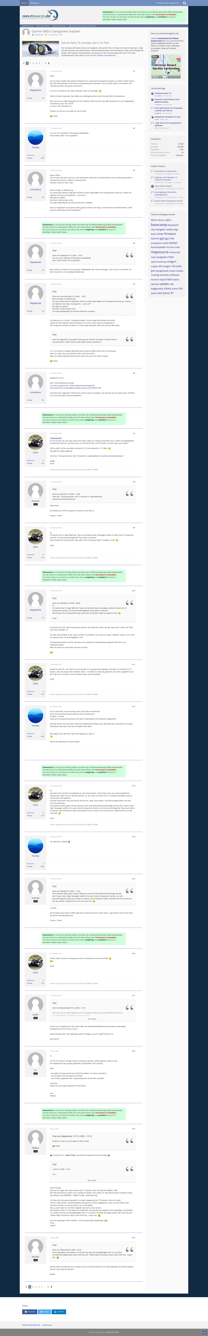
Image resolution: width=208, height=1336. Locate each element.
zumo (167, 288)
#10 (133, 591)
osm (179, 266)
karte (166, 243)
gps (162, 238)
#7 (134, 433)
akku (168, 220)
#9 (134, 528)
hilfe (172, 238)
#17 (133, 995)
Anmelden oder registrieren (167, 3)
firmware (170, 234)
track (169, 279)
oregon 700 (169, 266)
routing (155, 275)
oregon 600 (156, 266)
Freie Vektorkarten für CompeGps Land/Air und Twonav (168, 109)
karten (173, 243)
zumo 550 (177, 288)
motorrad (174, 252)
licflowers (179, 155)
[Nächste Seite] (49, 63)
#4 (134, 243)
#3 (134, 170)
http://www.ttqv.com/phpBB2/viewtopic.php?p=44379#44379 (74, 388)
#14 (133, 837)
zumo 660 (156, 293)
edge (175, 229)
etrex (154, 234)
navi (153, 257)
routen (179, 270)
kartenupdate (158, 247)
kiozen (157, 119)
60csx (154, 220)
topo (162, 279)
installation (156, 243)
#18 (133, 1051)
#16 (133, 953)
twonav (155, 284)
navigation (162, 257)
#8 (134, 482)
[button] (29, 1311)
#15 (133, 879)
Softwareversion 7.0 (163, 93)
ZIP (69, 103)
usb (171, 284)
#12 (133, 706)
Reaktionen (30, 155)
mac (177, 247)
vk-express (158, 96)
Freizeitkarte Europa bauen (166, 171)
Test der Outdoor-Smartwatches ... (103, 55)
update (164, 284)
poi (153, 271)
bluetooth (173, 225)
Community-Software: (104, 1332)
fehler (160, 234)
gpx (167, 238)
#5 (134, 284)
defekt (169, 229)
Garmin (155, 238)
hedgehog (158, 113)
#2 (134, 128)
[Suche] (184, 3)
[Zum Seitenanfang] (204, 1332)
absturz (161, 220)
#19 (133, 1129)
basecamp (159, 224)
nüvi (171, 257)
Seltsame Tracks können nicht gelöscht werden (167, 100)
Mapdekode (39, 35)
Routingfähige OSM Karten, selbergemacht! (166, 193)
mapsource (160, 252)
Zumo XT (168, 293)
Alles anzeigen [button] (92, 1019)
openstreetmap (158, 261)
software (174, 275)
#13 (133, 786)
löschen (171, 247)
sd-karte (164, 275)
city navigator (158, 229)
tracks (175, 279)
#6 (134, 373)
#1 (134, 71)
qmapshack (162, 270)
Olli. (156, 128)
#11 (133, 664)
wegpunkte (157, 288)
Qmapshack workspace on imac (168, 117)
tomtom (155, 279)
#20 (133, 1237)
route (172, 270)
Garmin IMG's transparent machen (169, 201)
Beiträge (29, 98)
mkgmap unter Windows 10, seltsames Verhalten (166, 178)
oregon (171, 261)
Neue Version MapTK (163, 186)
